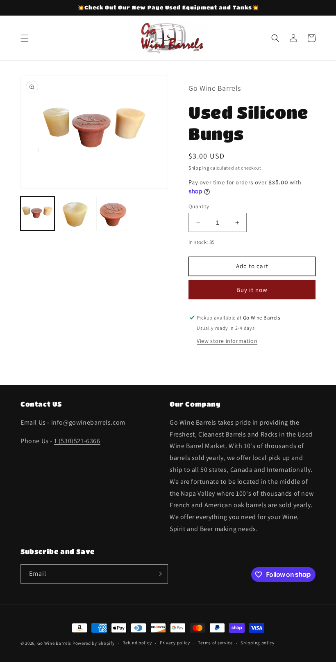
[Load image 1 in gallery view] (37, 214)
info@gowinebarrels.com (88, 422)
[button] (25, 38)
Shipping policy (258, 643)
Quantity (198, 206)
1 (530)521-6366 (77, 441)
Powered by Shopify (94, 643)
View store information (227, 341)
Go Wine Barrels (54, 643)
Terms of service (215, 643)
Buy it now (252, 290)
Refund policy (137, 643)
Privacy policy (175, 643)
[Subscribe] (159, 574)
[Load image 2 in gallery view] (76, 214)
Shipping (198, 168)
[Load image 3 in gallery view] (113, 214)
